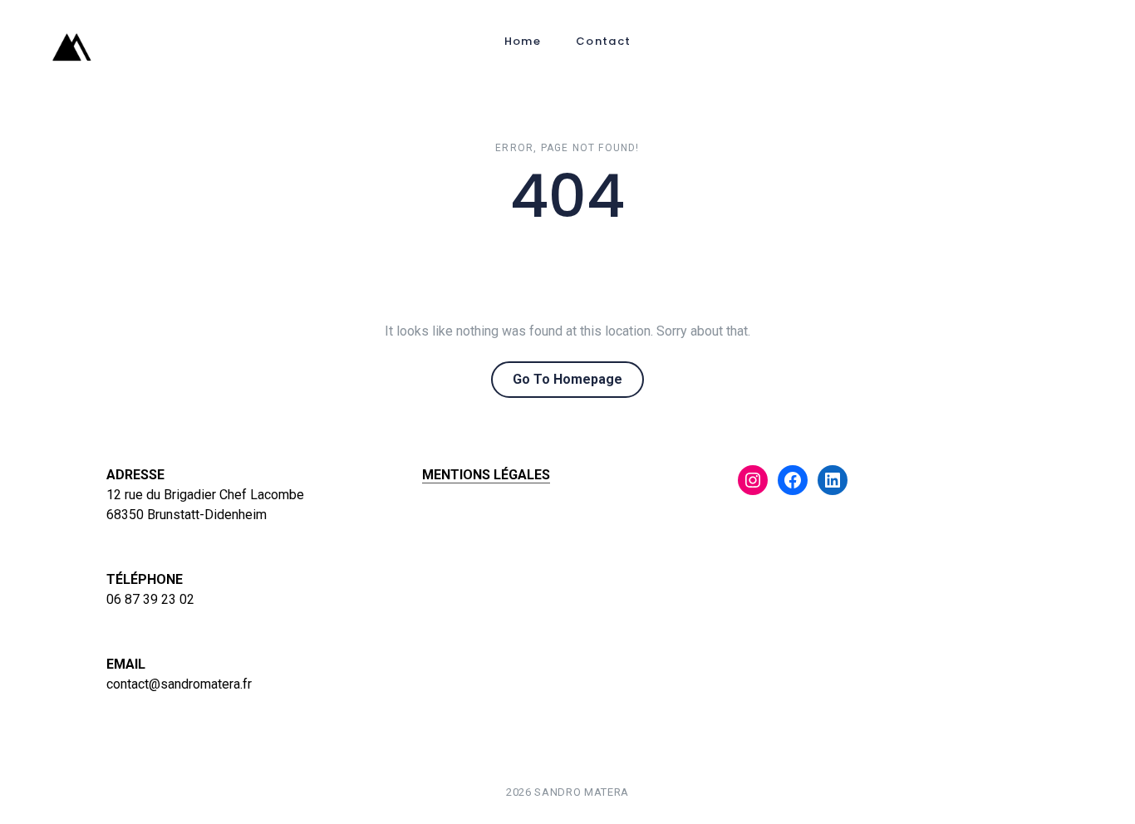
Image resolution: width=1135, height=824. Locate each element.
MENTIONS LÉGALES (486, 475)
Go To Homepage (567, 379)
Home (522, 41)
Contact (603, 41)
